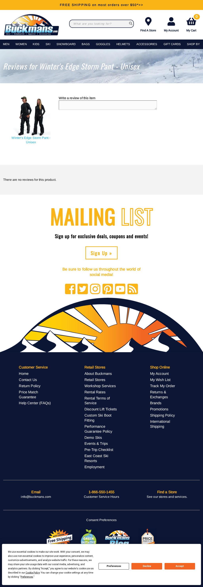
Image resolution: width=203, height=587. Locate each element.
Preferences (114, 566)
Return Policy (29, 386)
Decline (147, 566)
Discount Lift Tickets (100, 409)
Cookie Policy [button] (33, 572)
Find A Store (148, 30)
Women (21, 44)
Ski (48, 44)
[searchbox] (130, 24)
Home (24, 373)
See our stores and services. (167, 496)
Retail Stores (94, 380)
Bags (86, 44)
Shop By (193, 44)
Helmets (123, 44)
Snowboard (66, 44)
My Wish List (160, 380)
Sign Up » (101, 252)
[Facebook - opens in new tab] (70, 289)
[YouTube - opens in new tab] (120, 289)
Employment (94, 467)
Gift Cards (172, 44)
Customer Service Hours (101, 496)
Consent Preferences (101, 520)
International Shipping (160, 423)
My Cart (192, 23)
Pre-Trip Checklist (98, 450)
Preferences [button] (27, 576)
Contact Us (28, 380)
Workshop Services (100, 386)
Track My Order (162, 386)
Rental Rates (94, 392)
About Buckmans (98, 373)
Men (6, 44)
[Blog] (132, 289)
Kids (36, 44)
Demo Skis (93, 437)
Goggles (103, 44)
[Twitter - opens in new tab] (83, 289)
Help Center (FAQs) (35, 403)
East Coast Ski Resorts (96, 458)
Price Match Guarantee (28, 394)
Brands (156, 403)
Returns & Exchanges (159, 394)
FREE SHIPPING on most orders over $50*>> (101, 5)
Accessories (146, 44)
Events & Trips (96, 443)
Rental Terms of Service (97, 400)
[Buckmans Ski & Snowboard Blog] (117, 539)
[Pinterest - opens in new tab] (107, 289)
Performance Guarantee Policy (98, 428)
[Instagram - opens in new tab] (95, 289)
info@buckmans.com (36, 496)
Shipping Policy (162, 415)
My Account (171, 30)
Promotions (159, 409)
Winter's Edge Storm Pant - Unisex (30, 140)
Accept (180, 566)
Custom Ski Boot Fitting (97, 417)
